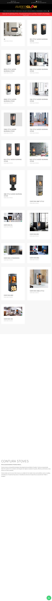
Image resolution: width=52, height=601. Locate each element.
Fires (4, 11)
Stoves (14, 11)
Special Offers (31, 11)
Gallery (25, 11)
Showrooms (39, 11)
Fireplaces (9, 11)
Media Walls (19, 11)
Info (45, 11)
